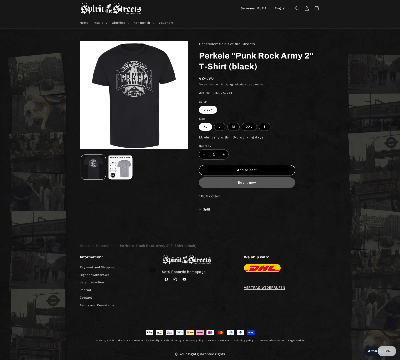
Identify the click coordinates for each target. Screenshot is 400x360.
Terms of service (219, 340)
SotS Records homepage (184, 271)
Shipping (227, 84)
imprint (85, 290)
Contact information (271, 340)
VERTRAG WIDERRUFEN (264, 287)
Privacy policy (195, 340)
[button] (100, 22)
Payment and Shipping (97, 267)
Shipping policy (244, 340)
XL (206, 126)
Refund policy (172, 340)
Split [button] (206, 209)
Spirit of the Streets (120, 340)
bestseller (105, 246)
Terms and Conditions (97, 305)
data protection (92, 282)
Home (85, 246)
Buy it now (247, 182)
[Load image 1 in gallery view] (93, 167)
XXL (249, 126)
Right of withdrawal (95, 275)
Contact (86, 297)
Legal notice (296, 340)
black (208, 109)
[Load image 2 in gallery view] (120, 167)
